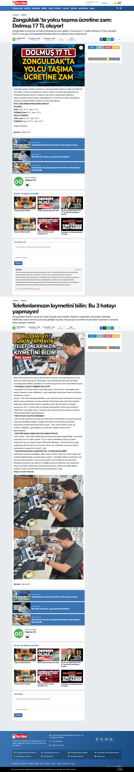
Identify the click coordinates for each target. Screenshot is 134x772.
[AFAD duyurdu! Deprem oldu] (48, 203)
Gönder (18, 263)
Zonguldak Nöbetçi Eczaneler (26, 752)
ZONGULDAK (17, 8)
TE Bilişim (119, 766)
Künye (92, 8)
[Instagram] (106, 739)
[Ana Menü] (120, 8)
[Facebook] (97, 739)
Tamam (120, 769)
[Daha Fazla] (112, 39)
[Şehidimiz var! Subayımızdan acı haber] (72, 224)
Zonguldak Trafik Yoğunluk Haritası (108, 752)
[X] (101, 739)
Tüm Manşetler (48, 756)
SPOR (51, 8)
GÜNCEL (73, 8)
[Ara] (118, 8)
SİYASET (58, 8)
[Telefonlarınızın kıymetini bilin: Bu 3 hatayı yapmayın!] (48, 354)
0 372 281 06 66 (57, 741)
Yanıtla (19, 289)
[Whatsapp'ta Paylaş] (108, 39)
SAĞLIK (66, 8)
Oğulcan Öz (30, 180)
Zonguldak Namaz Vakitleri (79, 752)
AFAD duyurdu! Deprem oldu (48, 210)
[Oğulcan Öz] (18, 181)
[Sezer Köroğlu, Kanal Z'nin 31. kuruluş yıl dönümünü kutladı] (72, 203)
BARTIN (27, 8)
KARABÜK (36, 8)
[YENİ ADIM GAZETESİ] (19, 2)
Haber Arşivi (101, 756)
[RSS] (111, 739)
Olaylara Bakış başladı (22, 210)
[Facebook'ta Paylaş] (101, 39)
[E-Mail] (27, 185)
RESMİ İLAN (83, 8)
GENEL (44, 8)
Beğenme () (36, 289)
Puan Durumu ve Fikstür (23, 756)
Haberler (15, 15)
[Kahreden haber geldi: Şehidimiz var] (48, 224)
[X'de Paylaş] (104, 39)
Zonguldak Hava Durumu (51, 752)
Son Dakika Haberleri (76, 756)
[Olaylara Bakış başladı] (25, 203)
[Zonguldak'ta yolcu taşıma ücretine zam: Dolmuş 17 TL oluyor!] (48, 65)
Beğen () (27, 289)
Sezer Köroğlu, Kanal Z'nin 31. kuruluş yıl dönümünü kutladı (71, 212)
